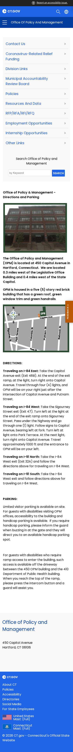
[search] (58, 11)
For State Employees (18, 709)
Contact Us (15, 43)
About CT (9, 684)
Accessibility (11, 694)
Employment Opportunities (29, 123)
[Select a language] (66, 11)
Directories (10, 699)
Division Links (17, 68)
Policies (12, 93)
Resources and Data (23, 103)
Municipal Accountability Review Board (27, 81)
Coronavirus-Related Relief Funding (29, 56)
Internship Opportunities (26, 133)
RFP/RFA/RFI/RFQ (20, 113)
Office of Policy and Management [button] (20, 22)
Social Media (11, 704)
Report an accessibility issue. (52, 2)
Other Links (15, 142)
